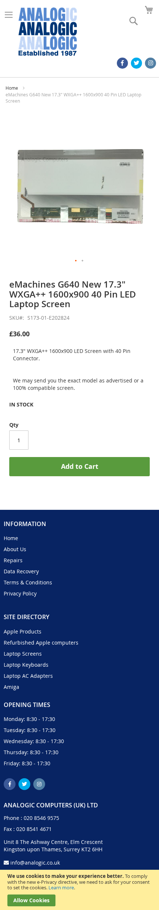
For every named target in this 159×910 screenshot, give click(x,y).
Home (12, 88)
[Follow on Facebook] (122, 63)
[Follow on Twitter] (136, 63)
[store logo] (47, 31)
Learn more (61, 887)
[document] (79, 889)
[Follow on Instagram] (150, 63)
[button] (76, 261)
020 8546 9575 (41, 817)
